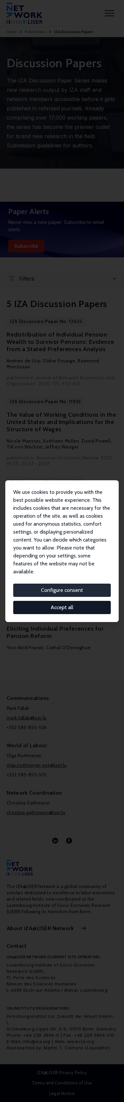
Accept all (62, 607)
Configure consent (62, 590)
